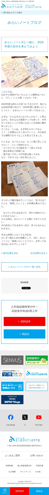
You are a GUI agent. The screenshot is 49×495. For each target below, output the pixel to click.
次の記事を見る (37, 253)
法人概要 (12, 472)
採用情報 (9, 466)
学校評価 (39, 466)
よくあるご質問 (12, 455)
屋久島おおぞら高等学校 (21, 6)
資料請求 (26, 321)
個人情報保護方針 (24, 466)
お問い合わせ (36, 455)
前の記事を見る (10, 253)
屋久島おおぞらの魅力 (12, 12)
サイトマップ (25, 472)
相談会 (25, 334)
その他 (37, 472)
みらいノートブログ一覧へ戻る (26, 267)
